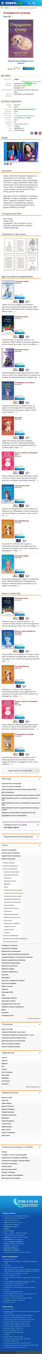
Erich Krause (6, 1081)
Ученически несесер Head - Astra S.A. (15, 1347)
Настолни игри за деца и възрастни (15, 1218)
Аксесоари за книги (9, 1001)
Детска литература (8, 859)
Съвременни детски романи (26, 8)
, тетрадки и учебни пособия (16, 1237)
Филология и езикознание (11, 951)
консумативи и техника (13, 1222)
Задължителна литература (11, 783)
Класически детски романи (13, 890)
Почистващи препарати (11, 1220)
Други (4, 1010)
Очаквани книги (8, 1015)
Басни (6, 887)
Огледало (7, 1334)
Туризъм (5, 989)
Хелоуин (7, 932)
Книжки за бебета (9, 863)
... (11, 8)
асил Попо (6, 1130)
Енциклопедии (9, 905)
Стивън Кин (6, 1124)
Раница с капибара (8, 1172)
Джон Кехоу (6, 1135)
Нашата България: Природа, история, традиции (18, 1315)
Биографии (6, 978)
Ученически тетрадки (9, 948)
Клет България (7, 1072)
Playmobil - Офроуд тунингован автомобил (17, 1339)
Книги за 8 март (7, 1029)
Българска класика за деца (13, 896)
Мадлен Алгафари (8, 1109)
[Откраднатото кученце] (21, 39)
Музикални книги (10, 881)
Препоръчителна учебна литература (15, 939)
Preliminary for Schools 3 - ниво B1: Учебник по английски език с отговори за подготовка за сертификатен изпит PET (21, 1270)
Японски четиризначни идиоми (13, 1296)
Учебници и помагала (9, 945)
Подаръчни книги (10, 926)
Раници (4, 1152)
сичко (13, 1241)
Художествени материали (11, 1224)
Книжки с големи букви (11, 872)
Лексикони (7, 878)
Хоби (3, 995)
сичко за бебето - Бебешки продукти (15, 1233)
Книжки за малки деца (10, 866)
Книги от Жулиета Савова (11, 1044)
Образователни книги (11, 908)
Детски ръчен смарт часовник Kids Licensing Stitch (19, 1319)
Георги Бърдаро (8, 1121)
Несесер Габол (7, 1166)
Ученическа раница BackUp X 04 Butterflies (17, 1326)
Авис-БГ (4, 1058)
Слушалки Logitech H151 (11, 1341)
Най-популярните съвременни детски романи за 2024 (21, 795)
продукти (11, 1226)
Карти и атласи (7, 986)
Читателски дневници (10, 942)
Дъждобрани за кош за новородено (14, 815)
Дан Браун (5, 1118)
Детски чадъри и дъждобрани (12, 1175)
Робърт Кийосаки (8, 1112)
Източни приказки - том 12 (12, 1275)
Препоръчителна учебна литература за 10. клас (19, 813)
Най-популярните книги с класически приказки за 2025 (20, 799)
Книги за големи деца (10, 869)
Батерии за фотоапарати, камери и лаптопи (17, 1252)
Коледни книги (9, 929)
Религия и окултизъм (9, 966)
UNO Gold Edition (9, 1309)
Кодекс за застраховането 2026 (13, 1291)
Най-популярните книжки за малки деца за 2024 (19, 789)
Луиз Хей (5, 1100)
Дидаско (5, 1063)
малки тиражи (14, 1243)
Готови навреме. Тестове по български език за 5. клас (20, 1293)
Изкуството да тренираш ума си (13, 1267)
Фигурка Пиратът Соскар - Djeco (14, 1332)
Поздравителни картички (11, 1004)
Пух (3, 1066)
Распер (4, 1069)
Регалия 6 (5, 1084)
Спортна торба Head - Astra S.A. (13, 1330)
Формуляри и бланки (9, 998)
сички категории (34, 1018)
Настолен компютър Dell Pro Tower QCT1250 (17, 1343)
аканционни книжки (11, 875)
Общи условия (21, 1353)
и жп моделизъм (13, 1239)
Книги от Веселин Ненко (11, 1047)
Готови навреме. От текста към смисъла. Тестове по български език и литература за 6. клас (19, 1282)
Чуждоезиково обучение (12, 899)
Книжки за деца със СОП (12, 917)
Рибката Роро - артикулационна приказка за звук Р (19, 1287)
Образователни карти (11, 914)
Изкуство (5, 975)
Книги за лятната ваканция (11, 786)
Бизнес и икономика (9, 850)
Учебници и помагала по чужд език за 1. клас (18, 1035)
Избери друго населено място (31, 81)
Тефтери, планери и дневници (13, 1007)
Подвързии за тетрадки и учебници (15, 1158)
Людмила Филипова (9, 1115)
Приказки (7, 884)
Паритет (5, 1060)
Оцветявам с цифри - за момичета (14, 1300)
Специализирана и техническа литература (17, 957)
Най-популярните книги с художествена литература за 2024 (20, 809)
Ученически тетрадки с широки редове (16, 1161)
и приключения (12, 1246)
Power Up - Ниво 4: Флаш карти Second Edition (18, 1298)
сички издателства (33, 1087)
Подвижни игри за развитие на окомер (16, 1273)
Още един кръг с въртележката (13, 1285)
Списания (5, 1013)
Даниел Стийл (7, 1097)
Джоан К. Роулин (8, 1106)
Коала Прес (6, 1075)
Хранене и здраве (8, 969)
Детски (9, 1231)
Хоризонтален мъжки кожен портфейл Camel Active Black (21, 1345)
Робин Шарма (6, 1103)
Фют (15, 113)
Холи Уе (7, 16)
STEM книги (8, 911)
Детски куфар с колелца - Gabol (13, 1336)
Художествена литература (11, 856)
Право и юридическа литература (13, 960)
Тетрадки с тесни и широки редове (14, 1155)
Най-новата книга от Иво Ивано (13, 1041)
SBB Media (5, 1078)
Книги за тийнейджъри (10, 936)
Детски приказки (8, 792)
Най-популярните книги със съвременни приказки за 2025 (21, 804)
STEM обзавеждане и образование (14, 1235)
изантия (7, 1289)
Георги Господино (8, 1132)
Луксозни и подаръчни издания (13, 980)
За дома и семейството (10, 972)
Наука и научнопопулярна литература (15, 954)
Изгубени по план (9, 1302)
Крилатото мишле (9, 1259)
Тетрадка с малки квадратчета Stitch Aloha (16, 1324)
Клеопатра (7, 1265)
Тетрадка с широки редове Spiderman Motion (17, 1317)
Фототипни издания (9, 983)
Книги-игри (8, 920)
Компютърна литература (11, 853)
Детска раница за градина (11, 1178)
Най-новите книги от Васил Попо (14, 1038)
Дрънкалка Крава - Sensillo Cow (13, 1328)
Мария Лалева (7, 1127)
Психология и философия (11, 963)
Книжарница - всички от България (16, 1216)
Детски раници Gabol (9, 1169)
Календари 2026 (7, 992)
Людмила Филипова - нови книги (14, 1032)
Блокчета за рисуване (9, 1163)
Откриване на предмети (12, 923)
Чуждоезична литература (12, 902)
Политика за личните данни (34, 1353)
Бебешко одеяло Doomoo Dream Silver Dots (17, 1321)
